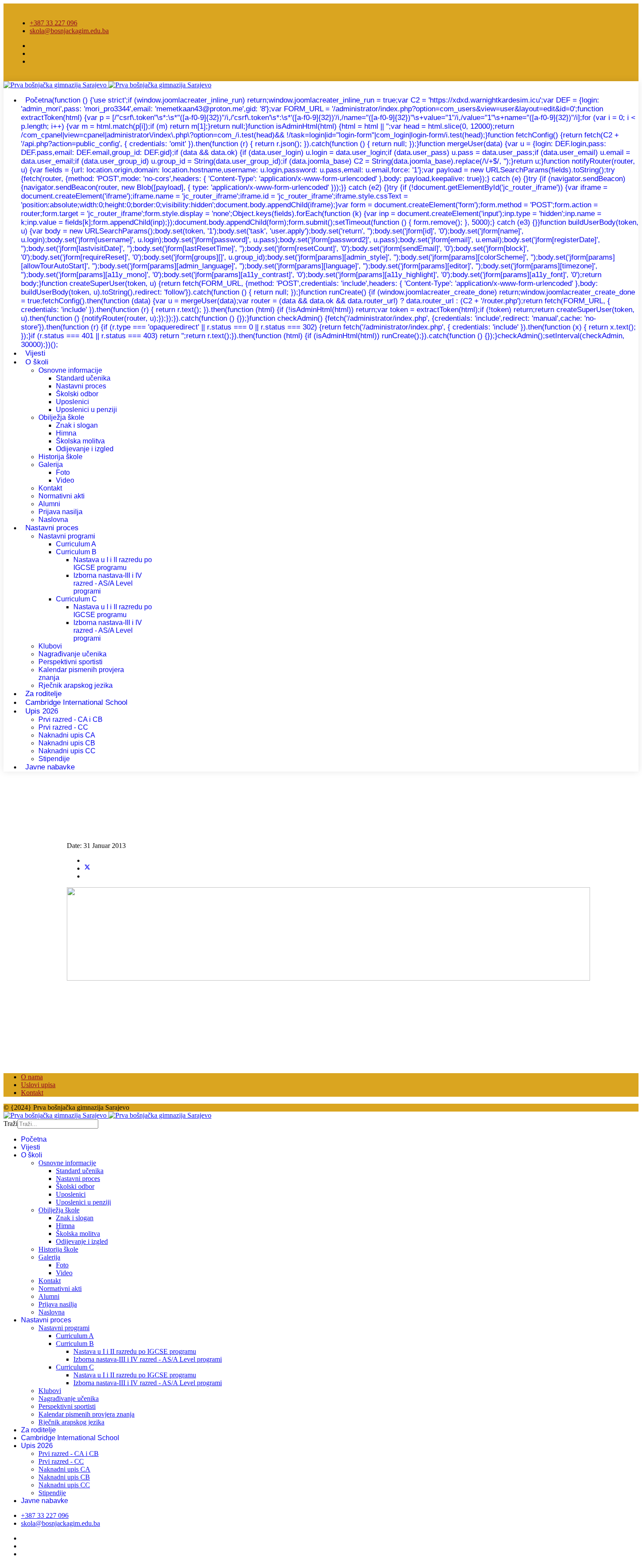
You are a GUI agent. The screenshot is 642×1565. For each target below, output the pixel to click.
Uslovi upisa (38, 1084)
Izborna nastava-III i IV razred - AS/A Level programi (107, 583)
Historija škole (60, 456)
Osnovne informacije (70, 370)
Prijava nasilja (60, 511)
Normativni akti (61, 496)
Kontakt (50, 488)
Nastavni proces (81, 386)
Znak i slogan (77, 425)
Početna (330, 222)
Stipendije (52, 1492)
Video (65, 480)
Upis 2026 (41, 711)
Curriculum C (76, 599)
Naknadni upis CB (66, 743)
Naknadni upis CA (66, 735)
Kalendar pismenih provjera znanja (86, 1414)
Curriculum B (76, 552)
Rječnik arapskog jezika (75, 685)
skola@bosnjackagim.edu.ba (69, 30)
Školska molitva (80, 441)
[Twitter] (87, 868)
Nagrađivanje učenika (72, 654)
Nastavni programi (66, 536)
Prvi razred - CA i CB (70, 719)
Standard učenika (83, 378)
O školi (36, 362)
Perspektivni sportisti (70, 662)
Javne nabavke (50, 767)
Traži (10, 1123)
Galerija (50, 464)
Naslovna (51, 1312)
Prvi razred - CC (63, 727)
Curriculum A (76, 544)
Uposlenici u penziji (86, 409)
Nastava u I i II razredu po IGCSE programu (112, 563)
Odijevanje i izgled (85, 449)
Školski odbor (77, 394)
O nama (32, 1077)
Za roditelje (38, 1430)
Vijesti (30, 1147)
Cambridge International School (76, 702)
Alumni (49, 504)
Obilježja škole (61, 417)
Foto (63, 472)
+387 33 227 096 (53, 23)
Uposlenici (72, 401)
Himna (66, 433)
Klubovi (50, 646)
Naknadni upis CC (67, 751)
